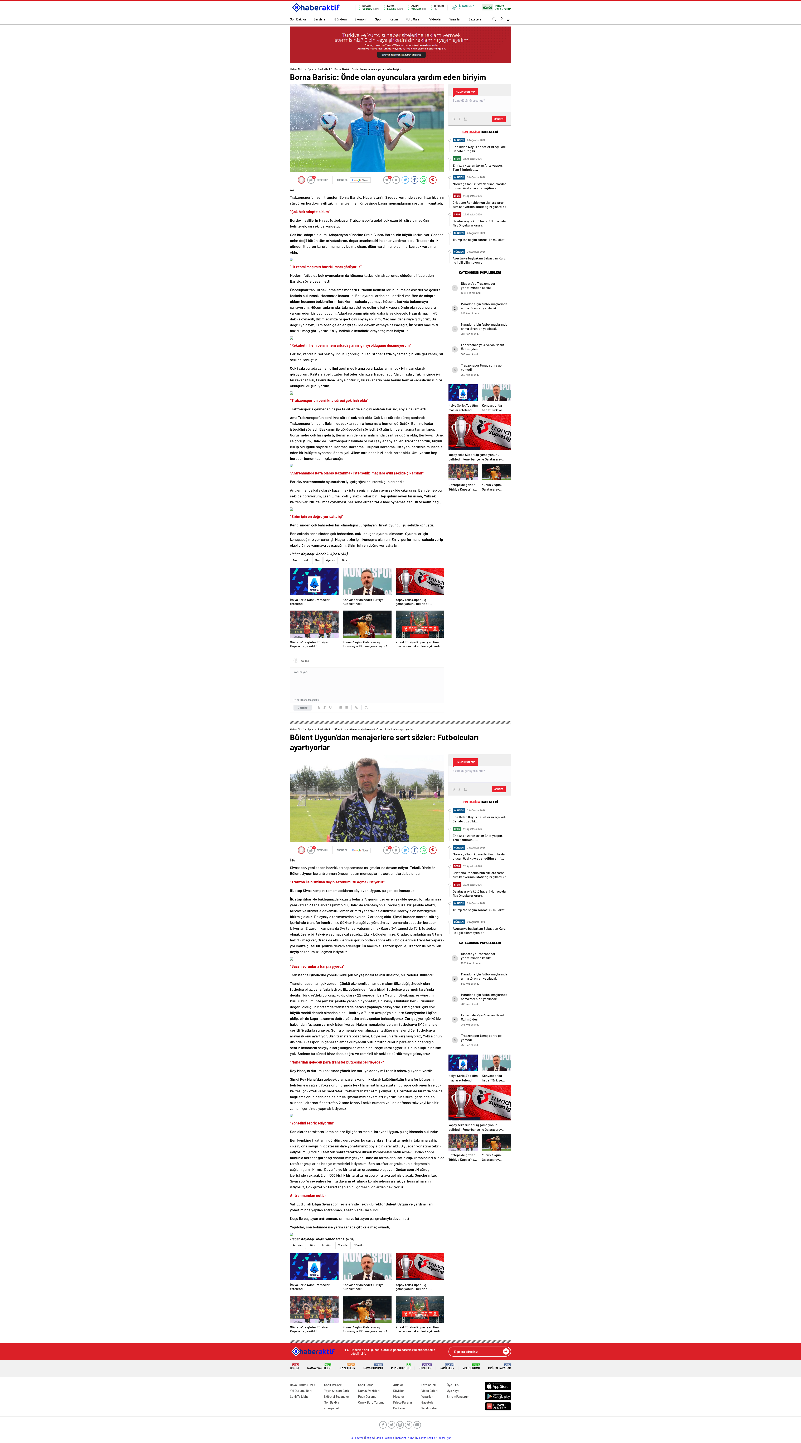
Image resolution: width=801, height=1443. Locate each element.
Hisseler (425, 1366)
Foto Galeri (414, 19)
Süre (344, 560)
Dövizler (398, 1390)
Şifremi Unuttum (458, 1396)
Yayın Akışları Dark (336, 1390)
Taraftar (327, 1245)
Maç (317, 560)
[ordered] (340, 707)
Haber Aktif (297, 69)
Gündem (340, 19)
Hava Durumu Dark (302, 1385)
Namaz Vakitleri (319, 1366)
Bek (295, 560)
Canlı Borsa (365, 1385)
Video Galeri (429, 1390)
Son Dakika (298, 19)
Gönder (302, 707)
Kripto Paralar (499, 1366)
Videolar (435, 19)
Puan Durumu (401, 1366)
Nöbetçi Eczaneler (336, 1396)
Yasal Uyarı (445, 1437)
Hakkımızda (357, 1437)
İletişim (369, 1437)
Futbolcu (298, 1245)
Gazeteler (476, 19)
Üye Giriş (452, 1385)
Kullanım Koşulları (426, 1437)
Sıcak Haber (429, 1408)
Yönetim (359, 1245)
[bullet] (346, 707)
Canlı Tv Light (299, 1396)
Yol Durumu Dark (301, 1390)
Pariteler (447, 1366)
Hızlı (306, 560)
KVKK (411, 1437)
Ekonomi (360, 19)
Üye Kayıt (453, 1390)
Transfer (343, 1245)
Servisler (320, 19)
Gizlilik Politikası (384, 1437)
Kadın (394, 19)
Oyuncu (330, 560)
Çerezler (401, 1437)
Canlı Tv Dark (333, 1385)
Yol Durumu (471, 1366)
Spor (378, 19)
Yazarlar (455, 19)
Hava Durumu (373, 1366)
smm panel (331, 1408)
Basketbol (324, 69)
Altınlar (398, 1385)
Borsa (294, 1366)
